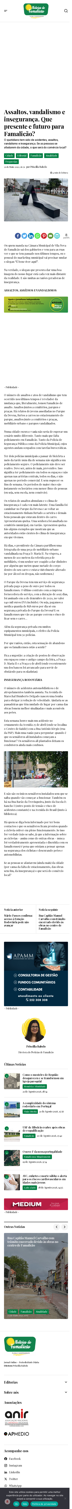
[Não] (65, 1498)
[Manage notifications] (7, 1501)
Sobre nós (11, 1392)
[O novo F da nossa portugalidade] (12, 1158)
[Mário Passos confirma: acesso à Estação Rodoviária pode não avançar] (20, 919)
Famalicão (36, 155)
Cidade (9, 155)
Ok (16, 1504)
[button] (6, 11)
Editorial (21, 155)
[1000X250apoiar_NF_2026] (36, 305)
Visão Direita (30, 1111)
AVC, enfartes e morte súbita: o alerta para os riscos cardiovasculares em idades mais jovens (45, 1179)
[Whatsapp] (37, 236)
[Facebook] (18, 236)
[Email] (50, 236)
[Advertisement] (36, 65)
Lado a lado (30, 1187)
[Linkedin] (31, 236)
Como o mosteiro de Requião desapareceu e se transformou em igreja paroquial (43, 1078)
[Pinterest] (44, 236)
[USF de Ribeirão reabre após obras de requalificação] (12, 1134)
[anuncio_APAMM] (36, 973)
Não (25, 1504)
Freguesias (11, 161)
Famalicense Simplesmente (37, 1156)
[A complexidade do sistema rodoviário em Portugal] (12, 1109)
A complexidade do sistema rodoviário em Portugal (39, 1104)
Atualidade (51, 155)
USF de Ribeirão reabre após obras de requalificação (44, 1129)
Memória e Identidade (35, 1086)
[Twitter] (24, 236)
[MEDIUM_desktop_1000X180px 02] (36, 1204)
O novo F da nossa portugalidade (42, 1151)
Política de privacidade (44, 1504)
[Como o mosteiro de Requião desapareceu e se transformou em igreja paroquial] (12, 1081)
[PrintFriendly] (57, 236)
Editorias (10, 1382)
